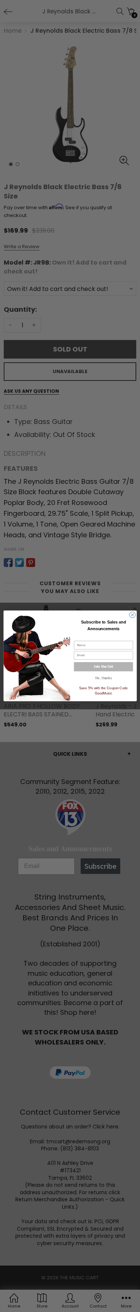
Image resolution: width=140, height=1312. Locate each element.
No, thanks (103, 678)
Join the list (103, 666)
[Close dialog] (132, 615)
